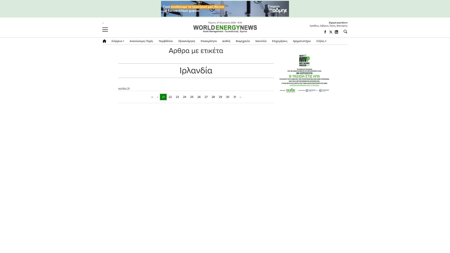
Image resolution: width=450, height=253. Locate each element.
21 (163, 97)
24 (184, 97)
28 (213, 97)
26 (199, 97)
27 (206, 97)
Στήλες (320, 41)
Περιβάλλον (166, 41)
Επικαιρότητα (209, 41)
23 (177, 97)
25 (191, 97)
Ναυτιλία (260, 41)
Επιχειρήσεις (279, 41)
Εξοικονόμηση (186, 41)
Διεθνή (226, 41)
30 (227, 97)
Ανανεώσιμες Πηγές (141, 41)
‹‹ (152, 97)
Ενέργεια (117, 41)
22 (170, 97)
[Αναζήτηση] (344, 31)
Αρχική (105, 41)
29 (220, 97)
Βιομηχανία (243, 41)
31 (234, 97)
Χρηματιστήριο (302, 41)
